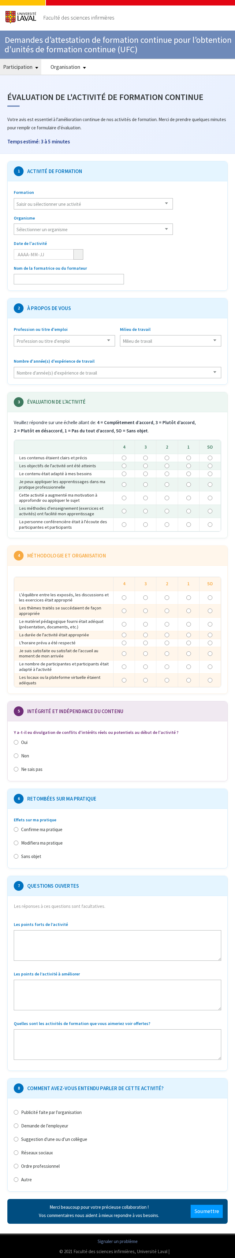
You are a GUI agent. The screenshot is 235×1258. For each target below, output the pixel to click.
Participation (18, 66)
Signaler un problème (118, 1241)
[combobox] (93, 203)
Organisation (65, 66)
